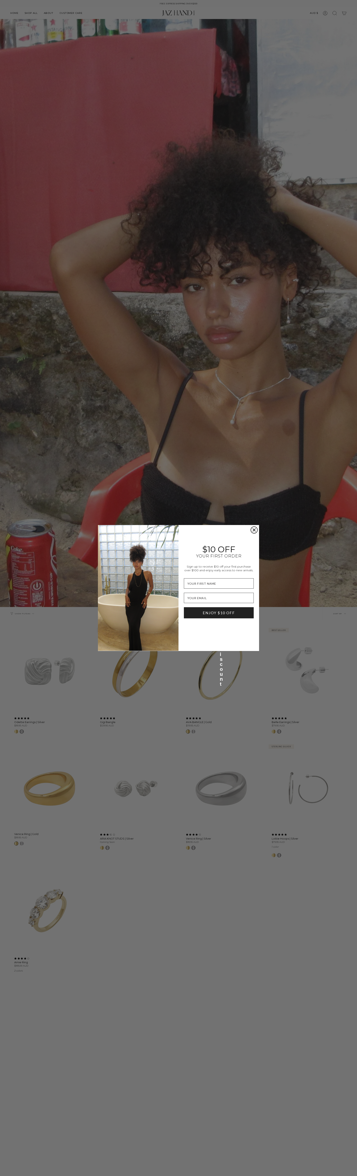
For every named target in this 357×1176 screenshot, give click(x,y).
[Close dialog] (254, 530)
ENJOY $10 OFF (219, 613)
